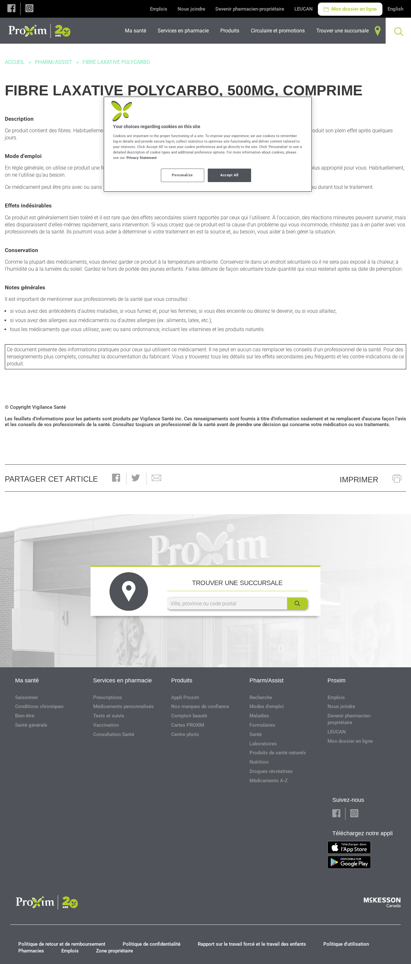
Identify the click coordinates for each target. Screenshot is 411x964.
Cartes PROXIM (187, 725)
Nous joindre (191, 9)
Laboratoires (263, 744)
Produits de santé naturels (277, 753)
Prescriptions (107, 697)
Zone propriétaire (114, 951)
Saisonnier (26, 697)
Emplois (158, 9)
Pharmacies (31, 951)
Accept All (229, 175)
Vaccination (106, 725)
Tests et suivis (108, 716)
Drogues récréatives (271, 771)
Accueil (15, 62)
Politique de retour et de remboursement (61, 944)
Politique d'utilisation (346, 944)
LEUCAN (303, 9)
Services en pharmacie (122, 680)
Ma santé (27, 680)
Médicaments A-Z (268, 781)
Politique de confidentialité (151, 944)
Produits (181, 680)
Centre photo (185, 734)
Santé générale (31, 725)
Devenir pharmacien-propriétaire (249, 9)
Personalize (182, 175)
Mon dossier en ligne (353, 9)
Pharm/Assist (53, 62)
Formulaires (262, 725)
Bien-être (24, 716)
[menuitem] (137, 31)
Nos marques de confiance (200, 706)
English (395, 9)
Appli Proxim (185, 697)
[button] (11, 9)
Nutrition (258, 762)
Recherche (260, 697)
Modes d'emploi (266, 706)
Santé (255, 734)
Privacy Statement (142, 157)
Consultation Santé (113, 734)
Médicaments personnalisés (123, 706)
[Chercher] (297, 603)
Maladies (259, 716)
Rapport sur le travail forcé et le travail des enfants (252, 944)
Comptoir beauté (189, 716)
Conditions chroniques (39, 706)
